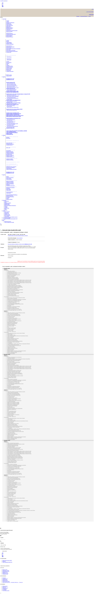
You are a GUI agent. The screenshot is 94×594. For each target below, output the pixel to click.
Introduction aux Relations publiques (13, 278)
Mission (7, 176)
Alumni (89, 16)
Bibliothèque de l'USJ (9, 27)
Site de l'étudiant (8, 62)
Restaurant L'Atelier (6, 570)
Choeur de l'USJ (8, 75)
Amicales (7, 63)
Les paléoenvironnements (11, 321)
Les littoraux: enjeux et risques (12, 319)
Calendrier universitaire (9, 71)
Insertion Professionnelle (11, 364)
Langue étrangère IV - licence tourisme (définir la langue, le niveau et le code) (19, 282)
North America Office (6, 581)
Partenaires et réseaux (7, 202)
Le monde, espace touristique (11, 284)
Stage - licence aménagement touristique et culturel (15, 292)
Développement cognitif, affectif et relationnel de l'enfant (16, 297)
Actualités (5, 207)
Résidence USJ (8, 69)
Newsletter (8, 197)
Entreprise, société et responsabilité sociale (13, 315)
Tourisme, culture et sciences (11, 294)
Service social (8, 49)
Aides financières (9, 168)
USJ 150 (3, 219)
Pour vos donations (7, 215)
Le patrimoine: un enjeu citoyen (12, 397)
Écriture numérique (10, 337)
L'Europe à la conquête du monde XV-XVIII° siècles (15, 431)
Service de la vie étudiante (10, 46)
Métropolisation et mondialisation (12, 322)
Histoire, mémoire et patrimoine (12, 298)
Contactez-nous (5, 578)
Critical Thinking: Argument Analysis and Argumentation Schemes (17, 335)
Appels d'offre (8, 190)
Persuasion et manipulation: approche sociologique (15, 289)
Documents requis (9, 154)
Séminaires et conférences (11, 291)
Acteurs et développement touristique (13, 443)
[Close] (1, 224)
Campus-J (7, 65)
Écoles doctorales (9, 24)
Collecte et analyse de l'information (12, 313)
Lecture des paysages (10, 317)
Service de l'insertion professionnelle (12, 51)
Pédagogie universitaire (9, 44)
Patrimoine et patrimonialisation (12, 323)
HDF (3, 220)
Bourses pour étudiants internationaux (10, 205)
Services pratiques (9, 68)
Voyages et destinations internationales (13, 295)
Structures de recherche (9, 177)
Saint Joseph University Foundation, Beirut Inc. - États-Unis (13, 582)
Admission (4, 135)
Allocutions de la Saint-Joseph (11, 34)
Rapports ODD (6, 208)
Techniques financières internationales (13, 293)
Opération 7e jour (9, 67)
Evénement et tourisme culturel (12, 339)
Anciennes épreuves (9, 144)
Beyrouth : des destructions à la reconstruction (14, 357)
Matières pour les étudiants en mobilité (13, 402)
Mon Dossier (8, 138)
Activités (7, 61)
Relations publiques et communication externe (14, 351)
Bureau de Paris (5, 580)
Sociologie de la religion (11, 353)
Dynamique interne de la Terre (12, 273)
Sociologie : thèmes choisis (11, 328)
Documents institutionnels (10, 22)
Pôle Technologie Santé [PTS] (7, 562)
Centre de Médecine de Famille (9, 222)
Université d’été (8, 52)
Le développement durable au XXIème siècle (14, 370)
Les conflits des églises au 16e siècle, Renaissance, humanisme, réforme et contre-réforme (21, 510)
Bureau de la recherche (9, 181)
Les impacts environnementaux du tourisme (14, 398)
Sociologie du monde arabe (11, 327)
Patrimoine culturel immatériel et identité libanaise (15, 373)
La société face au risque (11, 316)
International (4, 200)
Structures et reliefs (10, 330)
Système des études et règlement (11, 166)
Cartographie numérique (11, 271)
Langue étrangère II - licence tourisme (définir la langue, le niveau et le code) (19, 280)
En (0, 8)
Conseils (7, 40)
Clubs (7, 64)
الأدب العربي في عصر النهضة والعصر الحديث (14, 310)
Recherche (4, 174)
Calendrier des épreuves (10, 153)
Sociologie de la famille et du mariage (13, 308)
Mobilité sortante (6, 203)
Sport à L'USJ (5, 569)
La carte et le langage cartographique (13, 279)
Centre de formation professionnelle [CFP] (10, 218)
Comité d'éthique (9, 42)
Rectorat (7, 41)
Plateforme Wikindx (9, 199)
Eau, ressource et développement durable (13, 274)
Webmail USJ (5, 579)
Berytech (4, 561)
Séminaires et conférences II (11, 325)
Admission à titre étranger (10, 156)
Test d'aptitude (8, 150)
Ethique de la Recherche (10, 183)
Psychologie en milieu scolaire (12, 307)
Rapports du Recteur (9, 35)
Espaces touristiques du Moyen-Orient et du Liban (15, 449)
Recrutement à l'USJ (6, 571)
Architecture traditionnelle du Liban (12, 445)
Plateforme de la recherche (10, 187)
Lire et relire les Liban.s (11, 346)
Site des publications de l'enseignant (11, 194)
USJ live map (8, 29)
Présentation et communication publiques (13, 306)
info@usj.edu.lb (2, 539)
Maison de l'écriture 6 (10, 516)
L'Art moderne (9, 342)
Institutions (4, 76)
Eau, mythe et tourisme (10, 361)
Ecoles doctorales (9, 179)
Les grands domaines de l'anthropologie (13, 511)
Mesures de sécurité (9, 31)
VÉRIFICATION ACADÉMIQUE (5, 565)
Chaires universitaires (9, 25)
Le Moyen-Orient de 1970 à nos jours (13, 344)
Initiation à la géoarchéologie (11, 363)
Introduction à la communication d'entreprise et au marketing (16, 299)
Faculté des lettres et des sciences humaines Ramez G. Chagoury (18, 235)
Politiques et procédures (10, 182)
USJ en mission (6, 216)
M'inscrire (7, 137)
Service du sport (8, 47)
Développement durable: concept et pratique (14, 272)
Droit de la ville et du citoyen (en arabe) (13, 360)
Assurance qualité (9, 43)
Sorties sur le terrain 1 (10, 329)
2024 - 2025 (8, 147)
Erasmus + (6, 206)
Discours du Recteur (9, 33)
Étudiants (78, 16)
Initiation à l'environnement (11, 275)
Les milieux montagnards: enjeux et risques (14, 285)
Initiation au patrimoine (10, 276)
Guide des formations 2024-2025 (11, 169)
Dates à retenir (8, 189)
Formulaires (8, 188)
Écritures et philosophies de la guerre (13, 338)
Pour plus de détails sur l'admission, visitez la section (20, 244)
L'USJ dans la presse (6, 590)
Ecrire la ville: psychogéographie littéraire (13, 314)
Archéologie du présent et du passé (12, 444)
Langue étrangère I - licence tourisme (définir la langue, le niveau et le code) (19, 281)
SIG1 (8, 326)
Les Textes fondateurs (10, 304)
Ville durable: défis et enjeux (11, 377)
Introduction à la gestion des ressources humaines (14, 426)
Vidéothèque (5, 588)
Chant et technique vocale (11, 334)
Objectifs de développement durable (11, 30)
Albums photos (5, 586)
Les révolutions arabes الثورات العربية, (13, 382)
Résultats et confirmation (10, 155)
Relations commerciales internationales (13, 290)
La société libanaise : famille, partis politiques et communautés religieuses (18, 343)
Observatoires (8, 26)
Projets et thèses (8, 178)
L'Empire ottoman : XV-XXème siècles (13, 301)
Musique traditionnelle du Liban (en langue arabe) (15, 457)
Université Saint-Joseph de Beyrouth (11, 230)
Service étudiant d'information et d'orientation (13, 48)
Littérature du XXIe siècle (11, 347)
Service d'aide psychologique (10, 50)
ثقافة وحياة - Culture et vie (11, 331)
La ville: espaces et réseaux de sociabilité (13, 283)
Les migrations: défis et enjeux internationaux (14, 320)
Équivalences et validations (10, 167)
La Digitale (4, 589)
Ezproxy (7, 198)
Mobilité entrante (7, 204)
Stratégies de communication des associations (14, 309)
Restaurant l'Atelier (9, 28)
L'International (6, 201)
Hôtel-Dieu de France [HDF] (7, 560)
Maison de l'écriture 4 (10, 435)
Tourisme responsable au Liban (12, 461)
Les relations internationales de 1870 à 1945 (14, 345)
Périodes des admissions (10, 152)
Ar (2, 8)
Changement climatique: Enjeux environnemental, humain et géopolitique (18, 358)
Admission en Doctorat (9, 159)
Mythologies (9, 305)
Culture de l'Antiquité (10, 336)
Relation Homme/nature (11, 324)
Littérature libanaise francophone (12, 348)
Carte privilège (8, 70)
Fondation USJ (8, 23)
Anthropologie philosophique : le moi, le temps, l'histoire (16, 333)
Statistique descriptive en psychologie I (13, 414)
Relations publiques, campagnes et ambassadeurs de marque (16, 350)
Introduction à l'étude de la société (12, 277)
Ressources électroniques (10, 196)
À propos (7, 20)
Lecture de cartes (10, 369)
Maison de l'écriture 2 (10, 349)
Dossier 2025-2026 (9, 143)
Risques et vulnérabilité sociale (12, 352)
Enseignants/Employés (84, 16)
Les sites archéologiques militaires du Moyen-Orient (15, 303)
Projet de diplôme (10, 488)
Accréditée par (2, 0)
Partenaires (8, 184)
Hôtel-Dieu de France (7, 221)
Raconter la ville (9, 406)
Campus (7, 21)
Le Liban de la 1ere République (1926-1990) (14, 300)
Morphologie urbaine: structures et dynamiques (14, 286)
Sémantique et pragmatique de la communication (14, 408)
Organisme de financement (10, 185)
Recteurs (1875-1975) (9, 36)
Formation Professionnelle (6, 217)
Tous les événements (9, 192)
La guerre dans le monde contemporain (13, 506)
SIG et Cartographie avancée (11, 411)
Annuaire (4, 577)
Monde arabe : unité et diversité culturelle (13, 372)
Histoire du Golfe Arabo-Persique (12, 340)
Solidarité (3, 210)
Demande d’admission (9, 151)
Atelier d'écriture (9, 419)
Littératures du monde (10, 515)
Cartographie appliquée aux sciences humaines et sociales (16, 312)
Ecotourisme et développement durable (13, 393)
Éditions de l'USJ (5, 573)
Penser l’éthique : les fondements (12, 288)
